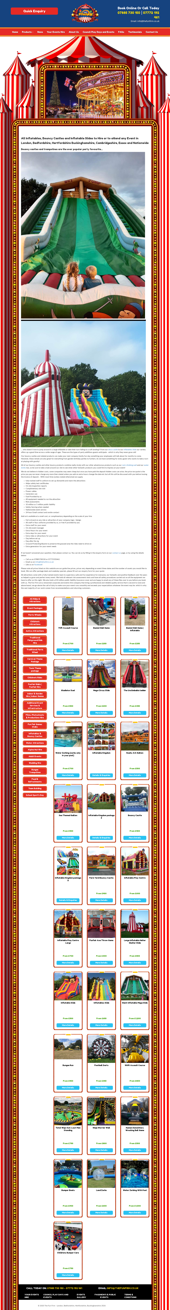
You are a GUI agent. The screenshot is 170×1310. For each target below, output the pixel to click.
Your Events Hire (56, 32)
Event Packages (34, 608)
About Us (74, 32)
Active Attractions (35, 631)
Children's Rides (35, 677)
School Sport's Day (35, 795)
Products (27, 32)
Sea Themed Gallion (68, 815)
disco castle (113, 450)
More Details (68, 650)
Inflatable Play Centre (134, 878)
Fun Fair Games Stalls (35, 725)
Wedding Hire (35, 763)
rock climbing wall (129, 465)
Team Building (34, 788)
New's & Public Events (108, 1295)
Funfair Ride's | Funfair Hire (35, 685)
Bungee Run (68, 1065)
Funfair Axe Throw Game (101, 940)
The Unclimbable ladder (135, 690)
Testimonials (135, 32)
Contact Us (152, 32)
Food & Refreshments (35, 780)
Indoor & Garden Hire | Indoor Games (35, 694)
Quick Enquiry (34, 11)
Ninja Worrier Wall (101, 1128)
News (40, 32)
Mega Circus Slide (101, 690)
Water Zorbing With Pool (135, 1190)
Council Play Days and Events (98, 32)
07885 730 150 (129, 13)
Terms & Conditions (130, 1295)
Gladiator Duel (68, 690)
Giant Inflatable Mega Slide (135, 1003)
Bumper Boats (68, 1190)
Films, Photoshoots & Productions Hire (35, 716)
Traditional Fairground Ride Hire (35, 640)
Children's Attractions (34, 622)
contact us (116, 553)
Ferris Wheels (34, 615)
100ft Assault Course (135, 1065)
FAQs (121, 32)
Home (15, 32)
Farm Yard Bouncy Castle (101, 878)
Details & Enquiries (101, 775)
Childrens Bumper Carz (68, 1253)
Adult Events (35, 756)
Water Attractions (35, 743)
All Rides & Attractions (34, 600)
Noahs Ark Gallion (134, 753)
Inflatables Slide (130, 450)
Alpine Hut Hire (35, 749)
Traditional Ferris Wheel (35, 650)
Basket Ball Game (101, 628)
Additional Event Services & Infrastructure (35, 705)
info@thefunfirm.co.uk (148, 21)
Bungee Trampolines (35, 771)
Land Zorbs (101, 1190)
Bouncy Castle (135, 815)
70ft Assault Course (68, 628)
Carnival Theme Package (34, 660)
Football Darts (101, 1065)
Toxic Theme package (35, 669)
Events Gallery (81, 1295)
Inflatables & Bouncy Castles (34, 734)
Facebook (38, 565)
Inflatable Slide (68, 1003)
